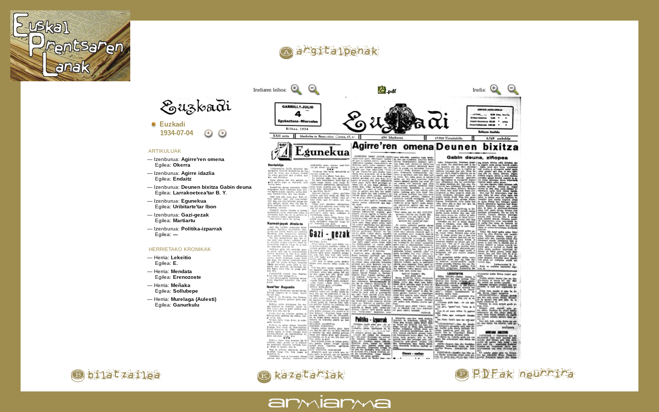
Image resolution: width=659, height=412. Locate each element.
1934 (167, 133)
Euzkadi (172, 124)
